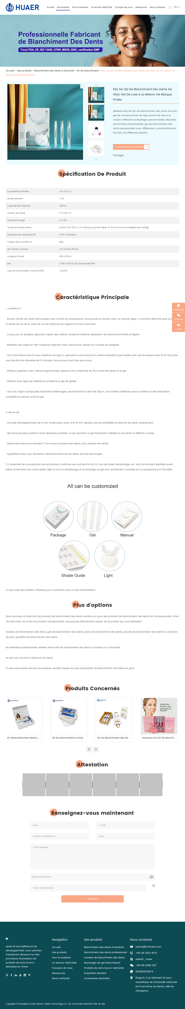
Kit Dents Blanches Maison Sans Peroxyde (31, 738)
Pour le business (80, 7)
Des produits (63, 7)
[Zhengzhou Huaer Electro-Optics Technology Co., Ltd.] (22, 7)
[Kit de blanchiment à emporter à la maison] (69, 716)
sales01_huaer (144, 959)
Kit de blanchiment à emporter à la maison (77, 738)
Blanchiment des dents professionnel (105, 952)
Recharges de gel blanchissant (102, 963)
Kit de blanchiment (88, 71)
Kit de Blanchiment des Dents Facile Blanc (121, 738)
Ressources (141, 7)
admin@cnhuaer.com (148, 947)
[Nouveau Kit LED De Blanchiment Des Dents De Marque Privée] (159, 716)
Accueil (50, 7)
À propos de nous (124, 7)
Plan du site (99, 1004)
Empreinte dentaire (95, 973)
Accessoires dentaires (97, 978)
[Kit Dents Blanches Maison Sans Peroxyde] (24, 716)
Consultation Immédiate (129, 147)
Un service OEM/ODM (101, 7)
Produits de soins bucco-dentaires (104, 968)
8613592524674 (144, 972)
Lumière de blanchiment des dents (104, 958)
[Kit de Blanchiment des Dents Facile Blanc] (114, 716)
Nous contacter (157, 7)
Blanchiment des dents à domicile (54, 71)
